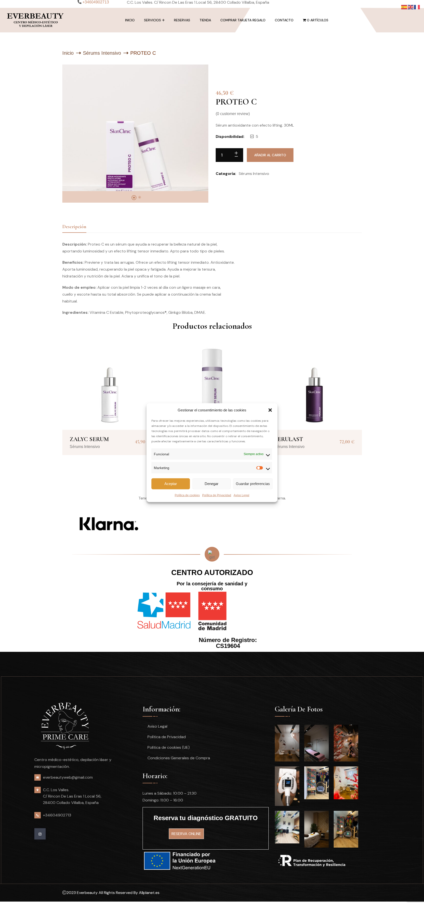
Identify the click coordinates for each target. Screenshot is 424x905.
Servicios (152, 20)
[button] (270, 409)
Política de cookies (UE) (168, 747)
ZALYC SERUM (89, 439)
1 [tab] (134, 198)
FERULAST (288, 439)
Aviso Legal (241, 495)
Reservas (182, 20)
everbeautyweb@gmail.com (68, 777)
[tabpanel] (135, 128)
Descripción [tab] (74, 227)
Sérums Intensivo (102, 53)
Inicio (130, 20)
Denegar (211, 484)
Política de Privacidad (216, 495)
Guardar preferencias (253, 484)
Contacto (284, 20)
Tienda (205, 20)
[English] (411, 7)
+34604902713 (57, 815)
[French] (417, 7)
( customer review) (233, 114)
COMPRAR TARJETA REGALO (242, 20)
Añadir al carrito (270, 155)
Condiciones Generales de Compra (178, 758)
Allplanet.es (149, 892)
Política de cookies (187, 495)
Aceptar (170, 484)
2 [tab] (139, 197)
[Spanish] (404, 7)
